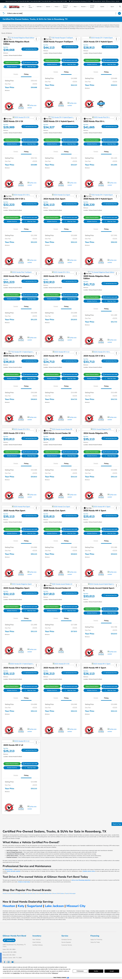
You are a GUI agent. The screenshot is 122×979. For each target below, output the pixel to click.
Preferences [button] (55, 973)
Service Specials (66, 942)
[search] (120, 7)
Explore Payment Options (12, 62)
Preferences (80, 971)
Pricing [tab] (26, 74)
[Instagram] (8, 962)
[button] (7, 39)
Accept (112, 971)
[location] (69, 1)
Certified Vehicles (38, 945)
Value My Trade (95, 942)
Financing (94, 936)
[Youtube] (12, 962)
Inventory (37, 936)
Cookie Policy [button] (16, 973)
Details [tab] (16, 74)
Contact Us (10, 940)
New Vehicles (37, 939)
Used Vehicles (37, 942)
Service (64, 936)
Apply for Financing (96, 939)
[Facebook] (4, 962)
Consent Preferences (0, 957)
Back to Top (117, 824)
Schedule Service (66, 939)
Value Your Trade (31, 66)
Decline (96, 971)
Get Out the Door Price (31, 49)
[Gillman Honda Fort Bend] (11, 7)
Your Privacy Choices (59, 977)
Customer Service (66, 945)
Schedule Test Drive (12, 66)
